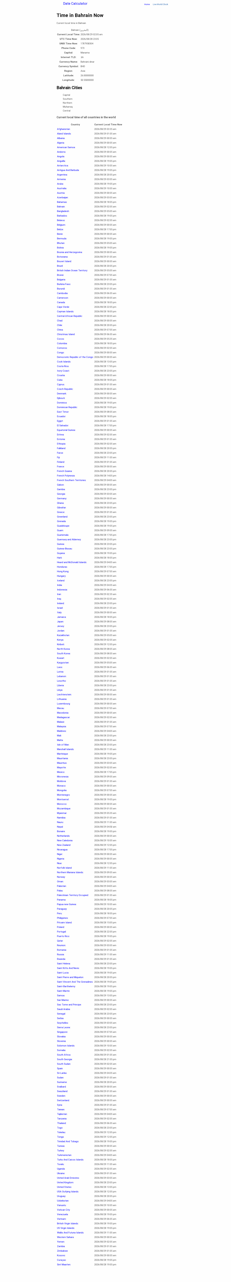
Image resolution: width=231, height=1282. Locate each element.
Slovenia (61, 1041)
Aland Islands (64, 133)
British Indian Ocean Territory (72, 270)
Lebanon (61, 676)
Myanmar (62, 813)
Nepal (60, 826)
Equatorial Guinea (66, 430)
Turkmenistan (64, 1155)
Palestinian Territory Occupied (72, 895)
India (59, 585)
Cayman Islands (65, 311)
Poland (60, 927)
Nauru (60, 822)
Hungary (61, 576)
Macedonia (62, 712)
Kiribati (60, 644)
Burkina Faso (63, 284)
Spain (60, 1068)
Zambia (61, 1246)
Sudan (60, 1077)
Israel (60, 607)
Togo (60, 1127)
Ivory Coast (63, 370)
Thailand (61, 1123)
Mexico (60, 772)
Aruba (60, 183)
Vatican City (63, 1209)
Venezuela (62, 1214)
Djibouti (61, 398)
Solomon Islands (65, 1045)
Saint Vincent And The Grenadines (75, 981)
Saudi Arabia (63, 1009)
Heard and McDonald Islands (71, 562)
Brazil (60, 265)
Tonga (60, 1136)
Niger (59, 854)
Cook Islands (64, 361)
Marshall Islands (65, 749)
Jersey (60, 626)
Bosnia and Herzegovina (69, 252)
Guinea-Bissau (64, 548)
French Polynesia (66, 475)
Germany (61, 498)
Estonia (61, 439)
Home (147, 4)
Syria (59, 1105)
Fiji (58, 457)
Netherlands (63, 835)
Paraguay (62, 908)
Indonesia (62, 589)
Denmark (61, 393)
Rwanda (61, 959)
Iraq (59, 598)
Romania (61, 949)
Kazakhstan (63, 635)
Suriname (62, 1082)
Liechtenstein (64, 694)
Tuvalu (60, 1164)
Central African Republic (69, 316)
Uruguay (61, 1196)
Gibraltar (61, 507)
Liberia (60, 685)
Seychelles (62, 1022)
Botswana (62, 256)
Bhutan (60, 243)
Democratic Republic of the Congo (75, 357)
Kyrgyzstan (63, 662)
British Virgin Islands (67, 1223)
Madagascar (63, 717)
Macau (60, 708)
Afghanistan (63, 129)
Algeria (60, 142)
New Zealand (63, 845)
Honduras (62, 566)
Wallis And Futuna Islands (70, 1232)
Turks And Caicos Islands (70, 1159)
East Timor (63, 411)
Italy (59, 612)
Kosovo (61, 1255)
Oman (60, 881)
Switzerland (63, 1100)
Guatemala (62, 535)
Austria (61, 193)
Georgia (61, 493)
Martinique (62, 753)
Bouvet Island (64, 261)
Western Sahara (65, 1237)
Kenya (60, 639)
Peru (59, 913)
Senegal (61, 1013)
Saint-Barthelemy (66, 986)
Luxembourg (63, 703)
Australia (61, 188)
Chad (59, 320)
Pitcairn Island (64, 922)
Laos (59, 667)
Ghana (60, 503)
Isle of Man (63, 744)
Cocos (60, 338)
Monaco (61, 785)
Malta (60, 740)
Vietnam (61, 1219)
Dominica (62, 402)
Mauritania (62, 758)
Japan (60, 621)
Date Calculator (75, 4)
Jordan (60, 630)
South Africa (63, 1054)
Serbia (60, 1018)
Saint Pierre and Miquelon (70, 977)
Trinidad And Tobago (68, 1141)
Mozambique (63, 808)
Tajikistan (62, 1114)
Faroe (60, 452)
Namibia (61, 817)
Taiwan (60, 1109)
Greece (60, 512)
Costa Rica (63, 366)
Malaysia (61, 726)
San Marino (63, 1000)
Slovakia (61, 1036)
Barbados (62, 215)
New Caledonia (64, 840)
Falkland (61, 448)
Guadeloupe (63, 525)
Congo (60, 352)
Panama (61, 899)
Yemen (60, 1241)
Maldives (61, 731)
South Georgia (64, 1059)
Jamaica (61, 617)
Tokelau (61, 1132)
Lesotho (61, 680)
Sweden (61, 1095)
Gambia (61, 489)
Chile (59, 325)
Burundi (61, 288)
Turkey (60, 1150)
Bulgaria (61, 279)
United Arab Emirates (68, 1177)
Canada (61, 302)
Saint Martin (63, 991)
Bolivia (60, 247)
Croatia (61, 375)
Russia (60, 954)
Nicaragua (62, 849)
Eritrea (60, 434)
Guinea (60, 544)
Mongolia (61, 790)
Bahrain (61, 206)
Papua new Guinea (66, 904)
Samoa (60, 995)
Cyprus (60, 384)
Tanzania (61, 1118)
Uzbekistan (63, 1200)
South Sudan (63, 1063)
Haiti (59, 557)
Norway (61, 877)
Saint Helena (63, 963)
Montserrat (63, 799)
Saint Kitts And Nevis (68, 968)
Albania (61, 138)
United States (64, 1187)
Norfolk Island (64, 867)
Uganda (61, 1168)
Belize (60, 229)
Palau (60, 890)
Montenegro (63, 794)
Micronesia (62, 776)
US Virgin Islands (65, 1228)
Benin (60, 234)
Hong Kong (63, 571)
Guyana (61, 553)
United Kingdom (65, 1182)
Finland (60, 462)
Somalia (61, 1050)
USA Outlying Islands (67, 1191)
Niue (59, 863)
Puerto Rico (63, 936)
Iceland (60, 580)
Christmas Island (66, 334)
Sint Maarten (63, 1264)
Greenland (62, 516)
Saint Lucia (63, 972)
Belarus (61, 220)
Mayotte (61, 767)
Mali (59, 735)
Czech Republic (65, 389)
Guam (60, 530)
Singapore (62, 1032)
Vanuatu (61, 1205)
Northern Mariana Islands (70, 872)
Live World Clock (160, 4)
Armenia (61, 179)
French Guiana (64, 471)
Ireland (60, 603)
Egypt (60, 421)
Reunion (61, 945)
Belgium (61, 224)
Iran (59, 594)
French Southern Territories (71, 480)
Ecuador (61, 416)
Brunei (60, 275)
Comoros (62, 348)
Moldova (61, 781)
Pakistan (61, 886)
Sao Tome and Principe (69, 1004)
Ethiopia (61, 443)
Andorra (61, 151)
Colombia (62, 343)
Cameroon (62, 297)
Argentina (62, 174)
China (60, 329)
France (60, 466)
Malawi (60, 721)
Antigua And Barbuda (68, 170)
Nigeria (60, 858)
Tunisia (60, 1146)
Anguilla (61, 161)
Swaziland (62, 1091)
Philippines (62, 918)
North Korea (63, 649)
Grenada (61, 521)
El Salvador (62, 425)
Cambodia (62, 293)
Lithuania (61, 699)
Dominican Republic (67, 407)
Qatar (60, 940)
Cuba (59, 379)
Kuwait (60, 658)
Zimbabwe (62, 1250)
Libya (59, 690)
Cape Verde (63, 307)
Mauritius (62, 763)
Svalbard (61, 1086)
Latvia (60, 671)
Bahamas (62, 202)
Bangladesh (63, 211)
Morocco (61, 804)
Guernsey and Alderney (69, 539)
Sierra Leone (63, 1027)
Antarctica (62, 165)
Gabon (60, 484)
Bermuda (61, 238)
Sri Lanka (61, 1073)
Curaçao (61, 1260)
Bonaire (61, 831)
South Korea (63, 653)
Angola (60, 156)
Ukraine (61, 1173)
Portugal (61, 931)
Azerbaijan (62, 197)
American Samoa (66, 147)
